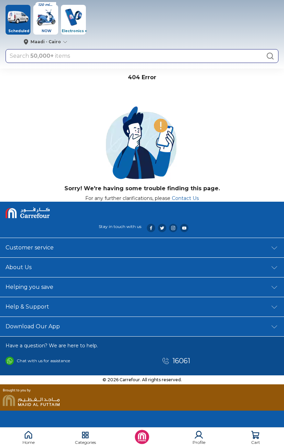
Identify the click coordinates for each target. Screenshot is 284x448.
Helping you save (29, 287)
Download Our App (33, 326)
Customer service (30, 247)
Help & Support (27, 306)
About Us (19, 267)
